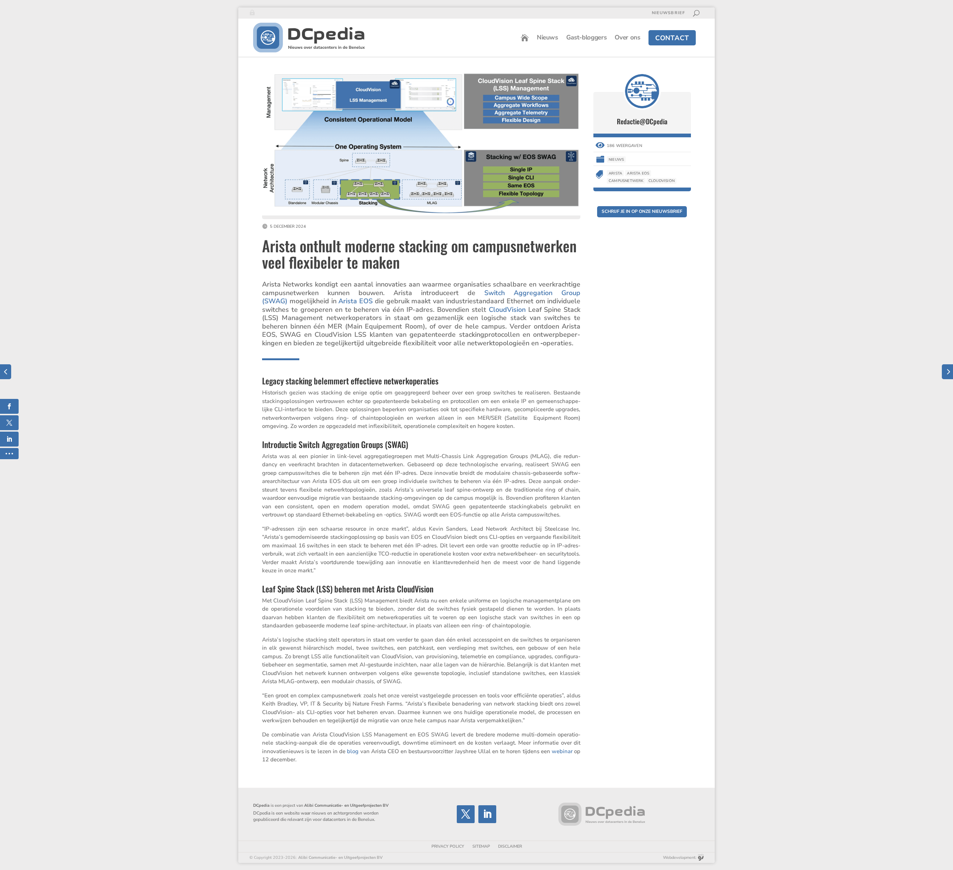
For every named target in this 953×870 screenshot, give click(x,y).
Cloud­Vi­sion (507, 309)
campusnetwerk (626, 180)
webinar (562, 751)
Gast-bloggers (586, 37)
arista (615, 173)
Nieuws (547, 37)
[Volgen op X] (466, 814)
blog (352, 751)
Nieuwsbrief (668, 13)
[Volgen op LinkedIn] (487, 814)
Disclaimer (510, 846)
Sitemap (481, 846)
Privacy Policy (447, 846)
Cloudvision (661, 180)
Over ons (627, 37)
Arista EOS (355, 301)
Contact (672, 37)
